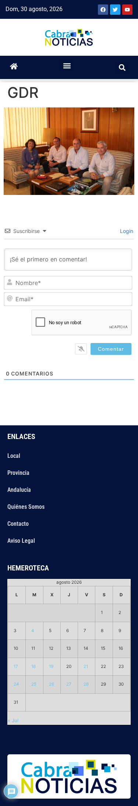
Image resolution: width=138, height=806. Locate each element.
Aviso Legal (21, 540)
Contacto (18, 523)
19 (51, 666)
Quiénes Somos (26, 506)
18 (33, 666)
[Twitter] (115, 9)
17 (16, 666)
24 (16, 684)
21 (86, 666)
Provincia (18, 472)
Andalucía (19, 489)
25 (33, 684)
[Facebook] (103, 9)
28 (86, 684)
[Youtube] (127, 9)
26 (51, 684)
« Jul (13, 720)
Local (13, 455)
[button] (67, 65)
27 (68, 684)
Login (125, 231)
